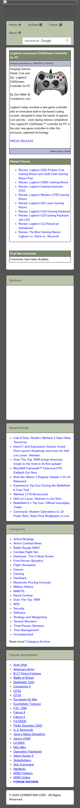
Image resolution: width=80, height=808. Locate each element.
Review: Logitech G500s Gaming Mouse (43, 182)
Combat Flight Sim (25, 552)
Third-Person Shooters (28, 625)
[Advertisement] (34, 352)
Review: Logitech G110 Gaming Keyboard (44, 211)
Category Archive (38, 641)
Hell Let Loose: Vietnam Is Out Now (37, 498)
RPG (16, 604)
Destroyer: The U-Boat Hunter (33, 556)
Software (19, 612)
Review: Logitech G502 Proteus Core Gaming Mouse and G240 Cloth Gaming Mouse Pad (43, 174)
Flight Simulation (24, 565)
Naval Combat (23, 595)
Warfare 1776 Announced (30, 494)
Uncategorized (23, 634)
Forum (54, 24)
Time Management (26, 630)
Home (13, 24)
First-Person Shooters (28, 560)
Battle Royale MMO (26, 547)
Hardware (20, 578)
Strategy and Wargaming (30, 617)
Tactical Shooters (24, 621)
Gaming (18, 573)
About (13, 32)
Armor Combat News (27, 543)
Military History (23, 586)
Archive (33, 24)
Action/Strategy (23, 539)
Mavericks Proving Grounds (32, 582)
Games (18, 569)
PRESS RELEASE (21, 141)
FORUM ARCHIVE (25, 782)
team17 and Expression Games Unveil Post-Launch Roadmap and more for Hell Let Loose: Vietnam (41, 451)
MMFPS (18, 591)
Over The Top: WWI (26, 599)
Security (18, 608)
